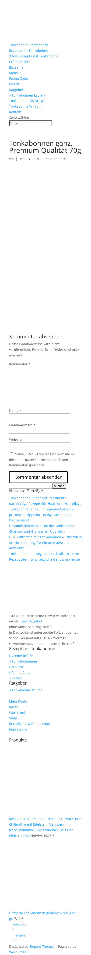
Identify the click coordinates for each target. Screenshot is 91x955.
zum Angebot (31, 621)
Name (15, 410)
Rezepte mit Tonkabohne (28, 50)
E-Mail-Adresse (22, 425)
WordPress (17, 952)
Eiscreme (16, 67)
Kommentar (19, 364)
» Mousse (16, 667)
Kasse (13, 707)
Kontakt (15, 112)
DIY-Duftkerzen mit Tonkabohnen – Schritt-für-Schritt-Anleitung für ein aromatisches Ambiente (45, 543)
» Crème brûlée (21, 655)
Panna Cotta (18, 78)
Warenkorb (17, 712)
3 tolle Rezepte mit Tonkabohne (34, 56)
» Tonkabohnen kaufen (27, 95)
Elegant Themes (41, 946)
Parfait (14, 84)
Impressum (18, 729)
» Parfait (15, 678)
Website (15, 439)
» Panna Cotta (20, 672)
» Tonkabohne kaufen (26, 690)
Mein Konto (18, 701)
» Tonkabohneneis (23, 661)
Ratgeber (16, 89)
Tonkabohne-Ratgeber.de (29, 45)
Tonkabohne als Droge (26, 100)
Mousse (15, 73)
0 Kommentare (54, 159)
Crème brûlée (20, 62)
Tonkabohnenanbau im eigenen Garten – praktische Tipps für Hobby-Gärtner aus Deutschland (41, 515)
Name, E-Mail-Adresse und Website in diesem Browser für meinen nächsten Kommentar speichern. (41, 460)
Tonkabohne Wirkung (25, 106)
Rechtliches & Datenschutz (30, 723)
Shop (13, 718)
